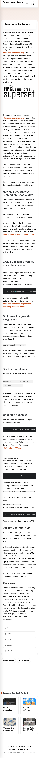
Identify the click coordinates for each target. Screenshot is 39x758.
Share (9, 639)
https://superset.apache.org (13, 53)
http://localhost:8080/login (13, 448)
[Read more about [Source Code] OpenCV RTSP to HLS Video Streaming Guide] (29, 722)
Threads (9, 645)
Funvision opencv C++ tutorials (13, 2)
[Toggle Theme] (33, 3)
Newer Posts (8, 660)
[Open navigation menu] (27, 4)
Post (8, 628)
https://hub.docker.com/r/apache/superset (18, 235)
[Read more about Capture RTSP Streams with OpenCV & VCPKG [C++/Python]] (9, 722)
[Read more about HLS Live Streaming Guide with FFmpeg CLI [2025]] (9, 701)
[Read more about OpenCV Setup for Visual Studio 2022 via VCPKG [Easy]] (29, 701)
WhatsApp (10, 651)
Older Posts (24, 660)
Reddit (9, 633)
